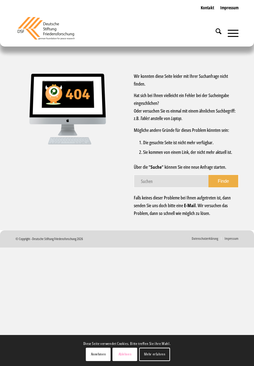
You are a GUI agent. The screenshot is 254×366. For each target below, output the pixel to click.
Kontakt (207, 8)
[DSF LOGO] (50, 31)
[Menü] (230, 33)
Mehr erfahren (154, 354)
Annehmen (98, 354)
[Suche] (215, 33)
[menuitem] (207, 14)
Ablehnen (125, 354)
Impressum (229, 8)
